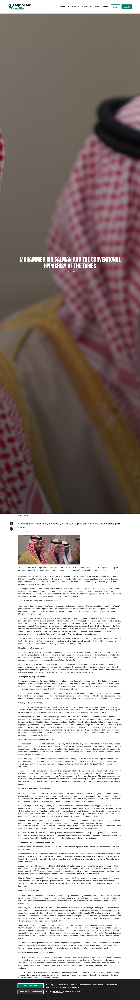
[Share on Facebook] (11, 523)
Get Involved (73, 6)
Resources (94, 6)
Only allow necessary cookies (30, 991)
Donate (127, 7)
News (84, 6)
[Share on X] (11, 529)
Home (20, 515)
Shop (115, 7)
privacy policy (58, 991)
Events (62, 6)
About (105, 6)
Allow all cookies (30, 985)
